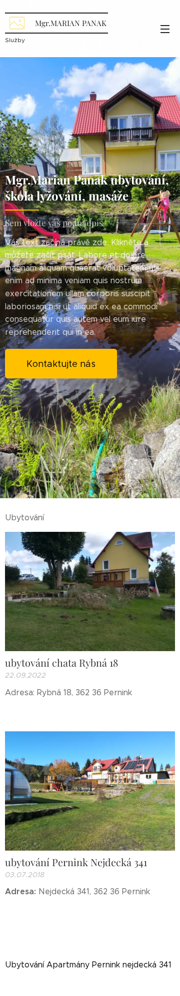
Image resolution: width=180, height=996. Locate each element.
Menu (165, 29)
